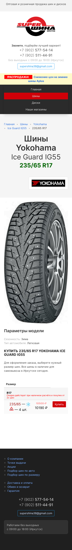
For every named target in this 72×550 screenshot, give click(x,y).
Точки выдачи (16, 462)
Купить (59, 404)
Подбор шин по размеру (23, 474)
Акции (11, 466)
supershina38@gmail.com (36, 66)
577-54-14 (36, 50)
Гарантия (13, 490)
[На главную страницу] (36, 36)
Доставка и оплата (19, 482)
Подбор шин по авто (21, 470)
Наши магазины (36, 109)
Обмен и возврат (18, 486)
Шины (36, 96)
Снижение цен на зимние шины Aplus (37, 79)
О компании (15, 458)
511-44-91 (36, 55)
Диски (36, 102)
